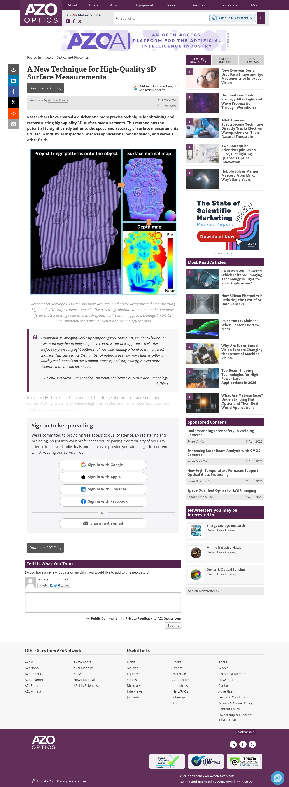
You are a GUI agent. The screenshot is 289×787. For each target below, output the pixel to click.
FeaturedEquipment (225, 60)
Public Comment (104, 618)
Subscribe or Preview (221, 530)
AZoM (29, 662)
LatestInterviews (252, 60)
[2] (202, 103)
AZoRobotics (34, 674)
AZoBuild (31, 685)
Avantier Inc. (204, 497)
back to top (245, 732)
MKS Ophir (203, 461)
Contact (224, 685)
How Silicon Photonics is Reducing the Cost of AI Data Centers (241, 299)
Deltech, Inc (204, 481)
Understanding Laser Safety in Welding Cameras (220, 432)
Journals (133, 697)
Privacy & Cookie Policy (235, 703)
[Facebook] (13, 91)
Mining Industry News (224, 547)
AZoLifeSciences (86, 685)
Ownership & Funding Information (235, 717)
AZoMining (33, 691)
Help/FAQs (180, 691)
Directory (134, 685)
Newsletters (227, 679)
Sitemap (178, 697)
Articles (132, 668)
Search (223, 668)
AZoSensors (82, 662)
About (222, 662)
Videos (132, 679)
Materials (179, 674)
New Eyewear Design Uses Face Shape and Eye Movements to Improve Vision (242, 76)
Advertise (225, 691)
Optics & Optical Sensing (226, 569)
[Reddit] (13, 113)
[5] (202, 179)
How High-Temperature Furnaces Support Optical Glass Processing (222, 472)
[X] (13, 102)
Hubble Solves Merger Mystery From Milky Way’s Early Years (240, 175)
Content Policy (229, 709)
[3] (202, 128)
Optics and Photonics (73, 57)
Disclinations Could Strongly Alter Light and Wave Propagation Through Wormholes (241, 101)
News (49, 57)
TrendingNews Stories (198, 60)
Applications (181, 679)
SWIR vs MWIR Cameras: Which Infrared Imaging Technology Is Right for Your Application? (241, 277)
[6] (202, 403)
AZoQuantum (84, 668)
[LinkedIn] (13, 80)
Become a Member (232, 674)
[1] (202, 78)
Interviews (134, 691)
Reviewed (168, 106)
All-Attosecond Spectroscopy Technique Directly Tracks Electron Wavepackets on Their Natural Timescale (242, 128)
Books (176, 662)
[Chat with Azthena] (277, 778)
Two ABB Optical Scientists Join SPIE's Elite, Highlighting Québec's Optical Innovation (238, 153)
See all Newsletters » (203, 591)
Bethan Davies (58, 100)
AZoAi (78, 674)
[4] (202, 153)
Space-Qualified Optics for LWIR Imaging (221, 490)
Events (177, 668)
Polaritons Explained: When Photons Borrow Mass (240, 324)
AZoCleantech (35, 679)
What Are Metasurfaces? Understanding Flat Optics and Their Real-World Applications (242, 401)
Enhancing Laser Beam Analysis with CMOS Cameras (223, 452)
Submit (173, 625)
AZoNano (32, 668)
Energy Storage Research (226, 525)
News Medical (84, 679)
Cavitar (201, 441)
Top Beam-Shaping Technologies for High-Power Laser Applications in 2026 (240, 376)
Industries (180, 685)
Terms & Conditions (233, 697)
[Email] (13, 124)
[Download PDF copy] (13, 69)
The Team (179, 703)
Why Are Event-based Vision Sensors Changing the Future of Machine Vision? (241, 351)
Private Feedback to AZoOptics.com (153, 618)
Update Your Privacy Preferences (61, 781)
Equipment (135, 674)
